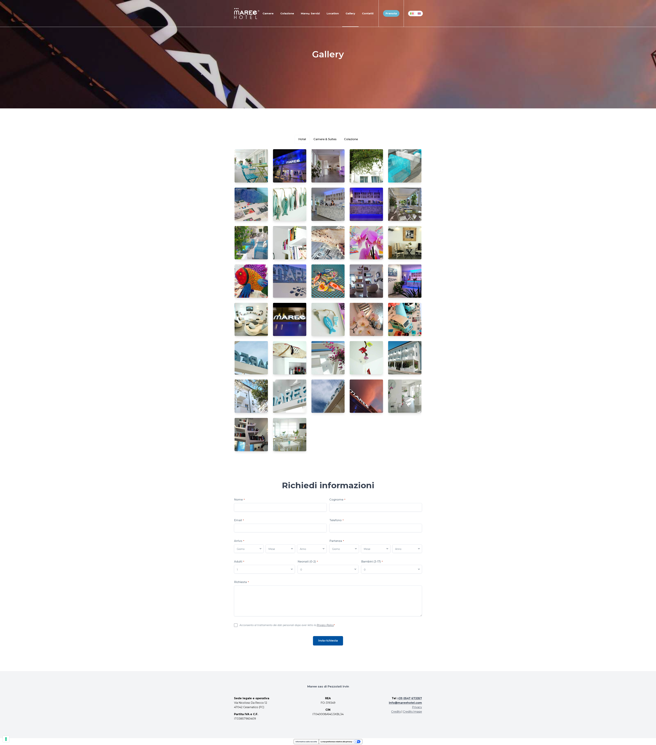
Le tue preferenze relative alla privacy (336, 742)
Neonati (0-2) (308, 561)
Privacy (417, 707)
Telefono (336, 520)
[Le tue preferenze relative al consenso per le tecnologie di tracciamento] (6, 739)
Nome (239, 499)
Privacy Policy (325, 625)
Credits (396, 711)
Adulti (239, 561)
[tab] (302, 139)
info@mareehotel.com (405, 702)
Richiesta (241, 582)
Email (239, 520)
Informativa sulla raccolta (306, 742)
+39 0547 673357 (409, 698)
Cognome (337, 499)
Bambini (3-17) (372, 561)
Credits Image (412, 711)
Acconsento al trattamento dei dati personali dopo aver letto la (287, 625)
